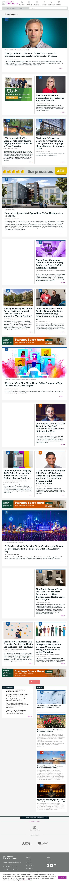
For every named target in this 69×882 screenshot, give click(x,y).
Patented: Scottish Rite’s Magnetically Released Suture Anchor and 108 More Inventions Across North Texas (16, 712)
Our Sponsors (30, 865)
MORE (60, 68)
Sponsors (14, 8)
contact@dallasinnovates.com (11, 866)
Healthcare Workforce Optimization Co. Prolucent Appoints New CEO (50, 98)
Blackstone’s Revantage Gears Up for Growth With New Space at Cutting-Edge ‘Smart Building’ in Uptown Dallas (50, 143)
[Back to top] (63, 872)
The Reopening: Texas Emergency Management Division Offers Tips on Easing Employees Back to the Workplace (48, 647)
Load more (34, 682)
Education (37, 5)
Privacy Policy (27, 880)
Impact (44, 5)
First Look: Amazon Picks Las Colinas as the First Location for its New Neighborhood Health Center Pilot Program (50, 594)
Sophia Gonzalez (41, 486)
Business (22, 5)
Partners (21, 8)
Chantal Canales (41, 434)
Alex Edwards (8, 319)
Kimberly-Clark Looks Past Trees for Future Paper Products (15, 690)
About (9, 8)
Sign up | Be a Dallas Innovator (34, 872)
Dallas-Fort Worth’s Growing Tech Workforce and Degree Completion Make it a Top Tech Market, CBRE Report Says (34, 549)
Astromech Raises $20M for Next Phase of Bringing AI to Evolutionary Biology (17, 695)
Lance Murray (9, 59)
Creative (29, 5)
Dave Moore (9, 388)
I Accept (62, 877)
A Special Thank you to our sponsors (34, 817)
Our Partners (29, 868)
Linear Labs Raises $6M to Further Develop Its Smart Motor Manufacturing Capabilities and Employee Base (49, 314)
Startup (58, 5)
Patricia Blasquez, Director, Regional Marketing (49, 270)
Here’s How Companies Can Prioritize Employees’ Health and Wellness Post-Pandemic (18, 644)
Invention (51, 5)
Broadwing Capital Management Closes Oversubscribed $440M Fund (16, 699)
